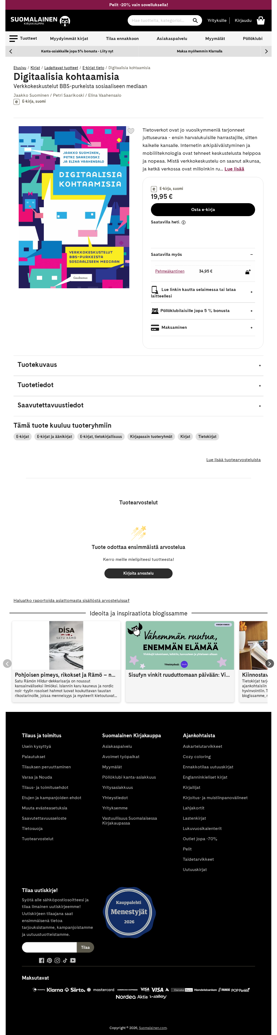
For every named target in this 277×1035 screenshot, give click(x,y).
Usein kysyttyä (36, 746)
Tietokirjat (207, 436)
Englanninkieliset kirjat (205, 777)
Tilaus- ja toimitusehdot (45, 787)
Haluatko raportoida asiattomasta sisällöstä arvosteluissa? (72, 600)
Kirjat (35, 68)
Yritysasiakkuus (117, 787)
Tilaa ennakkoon (122, 38)
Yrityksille (217, 20)
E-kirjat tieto (93, 68)
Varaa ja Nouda (37, 777)
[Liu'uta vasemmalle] (10, 51)
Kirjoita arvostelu (138, 573)
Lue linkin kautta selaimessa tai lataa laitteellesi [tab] (193, 293)
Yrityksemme (115, 807)
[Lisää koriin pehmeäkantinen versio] (248, 271)
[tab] (138, 366)
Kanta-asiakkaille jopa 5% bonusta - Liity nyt (77, 51)
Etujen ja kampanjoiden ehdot (51, 797)
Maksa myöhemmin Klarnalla (199, 51)
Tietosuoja (32, 828)
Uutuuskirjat (195, 869)
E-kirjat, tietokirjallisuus (101, 436)
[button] (23, 38)
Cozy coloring (197, 756)
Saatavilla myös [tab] (166, 254)
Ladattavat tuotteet (61, 68)
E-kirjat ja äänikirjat (54, 436)
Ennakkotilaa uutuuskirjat (208, 766)
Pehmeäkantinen (169, 271)
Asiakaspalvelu (172, 38)
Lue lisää (234, 169)
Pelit (187, 849)
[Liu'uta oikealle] (266, 51)
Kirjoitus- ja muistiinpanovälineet (215, 797)
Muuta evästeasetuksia (44, 807)
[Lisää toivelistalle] (131, 131)
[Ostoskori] (261, 20)
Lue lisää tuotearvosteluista (233, 459)
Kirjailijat (191, 787)
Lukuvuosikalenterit (202, 828)
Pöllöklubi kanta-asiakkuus (129, 777)
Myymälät (215, 38)
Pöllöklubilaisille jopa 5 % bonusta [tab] (195, 310)
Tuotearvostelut (38, 838)
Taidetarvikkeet (198, 859)
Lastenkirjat (194, 818)
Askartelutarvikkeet (202, 746)
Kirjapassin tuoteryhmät (151, 436)
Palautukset (33, 756)
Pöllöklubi (253, 38)
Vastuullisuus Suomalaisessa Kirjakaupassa (129, 821)
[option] (77, 51)
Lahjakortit (194, 807)
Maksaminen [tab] (173, 327)
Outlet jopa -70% (200, 838)
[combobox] (165, 20)
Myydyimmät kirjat (69, 38)
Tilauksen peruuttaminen (46, 766)
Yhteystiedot (115, 797)
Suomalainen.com (153, 1028)
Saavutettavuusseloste (44, 818)
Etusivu (20, 68)
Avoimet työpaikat (121, 756)
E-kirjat (22, 436)
